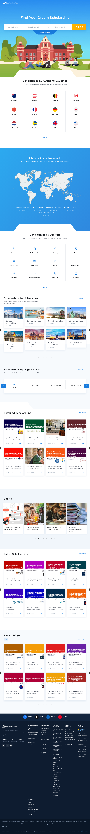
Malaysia (81, 824)
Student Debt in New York (57, 750)
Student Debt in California (57, 746)
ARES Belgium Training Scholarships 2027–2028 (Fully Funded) (13, 609)
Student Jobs (82, 749)
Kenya (80, 821)
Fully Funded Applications (69, 736)
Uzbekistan (5, 826)
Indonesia (62, 821)
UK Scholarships (33, 734)
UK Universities (33, 342)
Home (20, 3)
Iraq (46, 824)
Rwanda (75, 824)
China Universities (13, 321)
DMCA (30, 814)
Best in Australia (45, 742)
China (26, 821)
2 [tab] (38, 357)
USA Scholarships (33, 732)
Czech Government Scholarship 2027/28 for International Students (34, 609)
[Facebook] (3, 745)
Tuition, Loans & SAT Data (57, 765)
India (22, 821)
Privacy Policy (32, 812)
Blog (64, 3)
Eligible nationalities (29, 3)
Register (82, 3)
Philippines (69, 821)
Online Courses (82, 751)
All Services (68, 729)
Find (80, 27)
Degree (51, 3)
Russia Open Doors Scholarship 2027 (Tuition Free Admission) (55, 581)
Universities (58, 3)
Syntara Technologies (82, 831)
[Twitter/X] (7, 745)
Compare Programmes (44, 749)
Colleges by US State (57, 769)
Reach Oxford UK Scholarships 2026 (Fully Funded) (76, 468)
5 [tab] (46, 357)
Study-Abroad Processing (69, 732)
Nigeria (46, 821)
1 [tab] (36, 357)
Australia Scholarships (32, 738)
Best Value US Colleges (57, 734)
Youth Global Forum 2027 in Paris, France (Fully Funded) (76, 664)
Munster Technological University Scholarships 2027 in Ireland (12, 581)
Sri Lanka (16, 824)
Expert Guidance (70, 739)
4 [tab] (44, 357)
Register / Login (33, 809)
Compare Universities (44, 745)
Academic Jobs (82, 747)
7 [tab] (51, 357)
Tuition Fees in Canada (57, 773)
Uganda (37, 824)
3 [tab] (41, 357)
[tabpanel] (13, 329)
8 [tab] (54, 357)
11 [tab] (53, 621)
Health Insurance (82, 735)
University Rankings (43, 731)
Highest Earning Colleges (57, 742)
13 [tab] (58, 621)
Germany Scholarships (32, 741)
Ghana (75, 821)
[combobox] (14, 27)
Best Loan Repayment (56, 789)
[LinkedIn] (10, 745)
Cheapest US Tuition (57, 781)
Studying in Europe (56, 777)
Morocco (10, 824)
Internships (81, 744)
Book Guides (81, 756)
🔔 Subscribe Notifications (81, 730)
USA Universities (34, 321)
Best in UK (44, 737)
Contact (30, 807)
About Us (31, 804)
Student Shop (82, 754)
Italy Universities (76, 321)
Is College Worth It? (58, 730)
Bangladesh (39, 821)
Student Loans (82, 738)
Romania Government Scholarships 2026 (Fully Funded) (13, 468)
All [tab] (6, 639)
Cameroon (59, 824)
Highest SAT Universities (56, 785)
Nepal (50, 821)
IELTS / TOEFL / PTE (82, 741)
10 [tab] (57, 538)
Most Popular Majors (57, 761)
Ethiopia (4, 824)
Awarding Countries (42, 3)
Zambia (65, 824)
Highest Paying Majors (57, 758)
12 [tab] (55, 621)
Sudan (70, 824)
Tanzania (30, 824)
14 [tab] (61, 621)
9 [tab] (54, 538)
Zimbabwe (52, 824)
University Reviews (43, 753)
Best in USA (44, 734)
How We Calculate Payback (55, 794)
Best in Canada (45, 739)
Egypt (84, 821)
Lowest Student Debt (57, 738)
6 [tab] (49, 357)
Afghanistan (23, 824)
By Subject (31, 745)
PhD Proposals (69, 742)
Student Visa (81, 733)
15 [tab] (63, 621)
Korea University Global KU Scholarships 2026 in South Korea (34, 439)
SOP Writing (68, 744)
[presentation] (3, 386)
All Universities (45, 728)
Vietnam (55, 821)
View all (45, 137)
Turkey (42, 824)
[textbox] (14, 27)
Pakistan (32, 821)
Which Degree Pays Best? (57, 754)
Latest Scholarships (32, 729)
